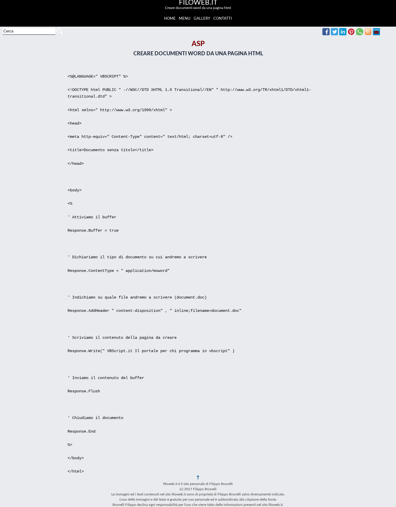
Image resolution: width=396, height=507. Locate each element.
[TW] (334, 34)
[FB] (326, 34)
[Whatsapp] (359, 34)
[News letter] (376, 34)
